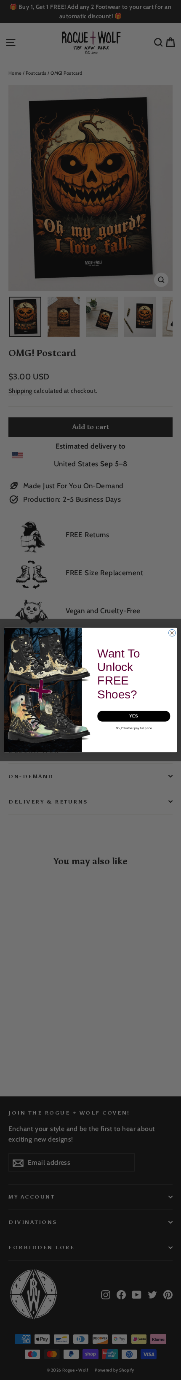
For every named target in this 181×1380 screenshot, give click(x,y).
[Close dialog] (172, 633)
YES (133, 716)
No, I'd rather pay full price (134, 728)
